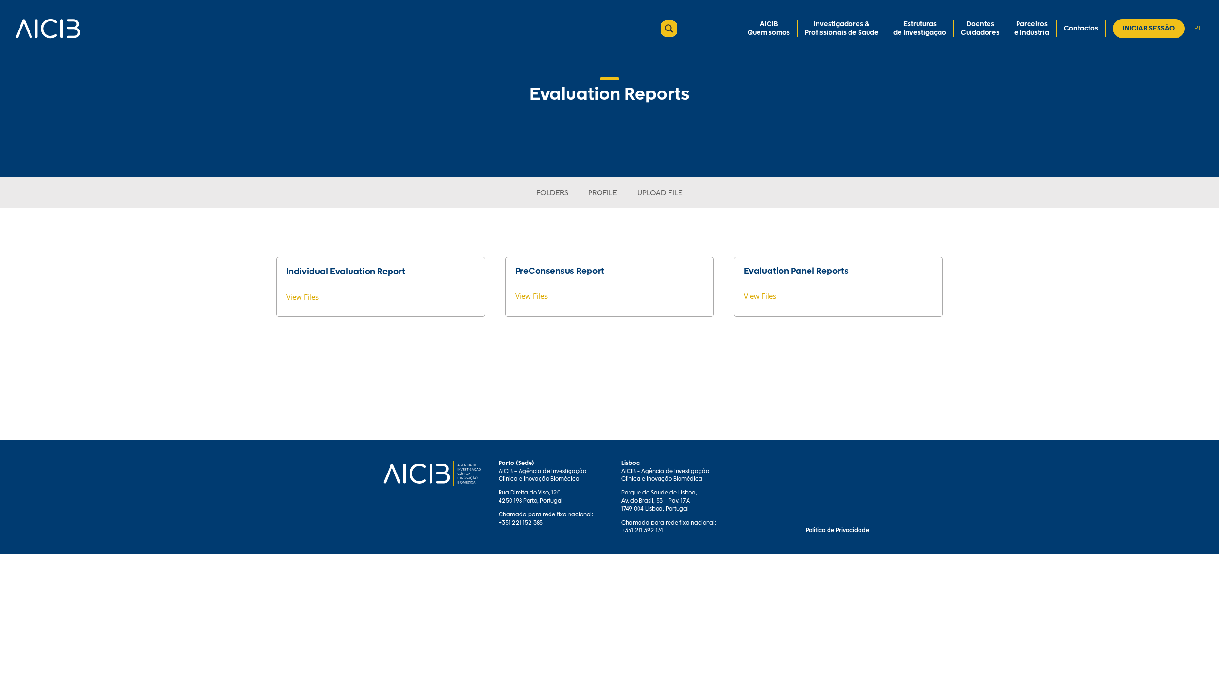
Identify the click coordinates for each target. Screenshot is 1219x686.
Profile (602, 193)
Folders (552, 193)
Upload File (660, 193)
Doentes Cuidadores (980, 28)
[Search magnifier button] (669, 28)
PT (1197, 28)
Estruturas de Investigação (919, 28)
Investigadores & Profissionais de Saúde (842, 28)
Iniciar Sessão (1149, 28)
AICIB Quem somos (769, 28)
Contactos (1081, 28)
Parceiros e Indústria (1031, 28)
